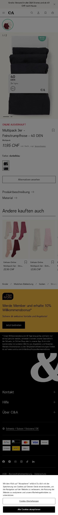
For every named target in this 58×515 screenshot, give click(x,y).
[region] (29, 495)
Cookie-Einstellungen (29, 501)
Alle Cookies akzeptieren (29, 509)
